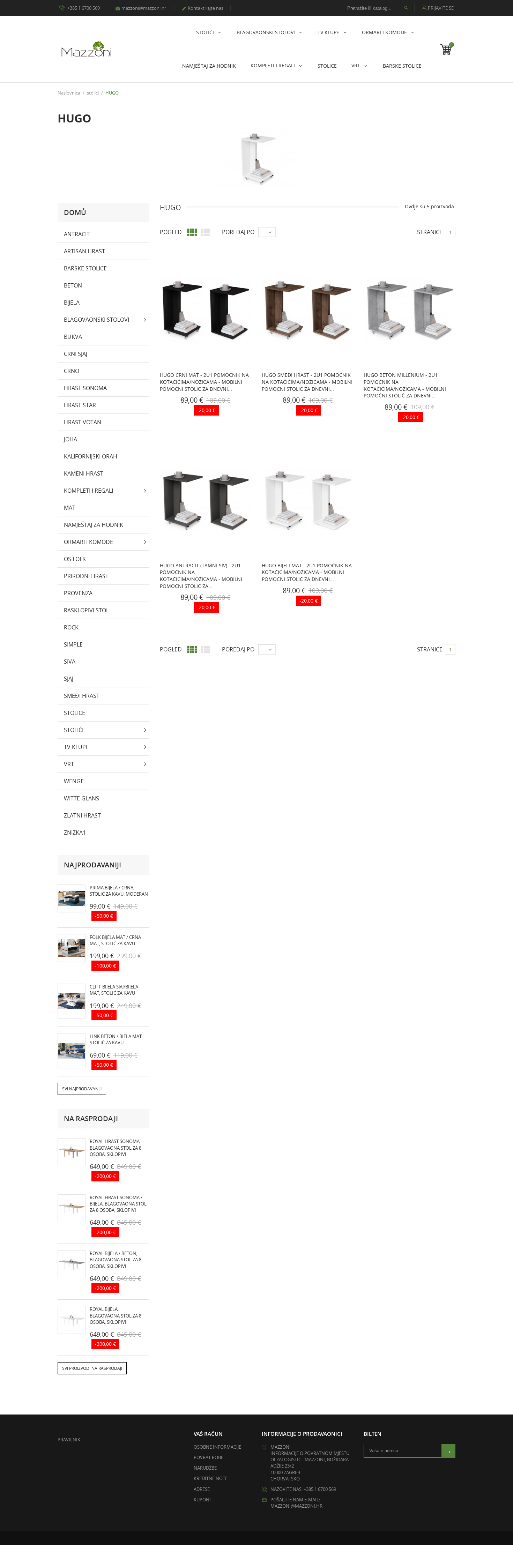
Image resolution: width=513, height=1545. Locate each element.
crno (71, 371)
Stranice (430, 232)
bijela (72, 302)
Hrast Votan (82, 422)
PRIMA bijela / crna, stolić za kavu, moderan (119, 891)
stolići (205, 32)
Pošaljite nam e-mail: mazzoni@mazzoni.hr (296, 1503)
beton (73, 285)
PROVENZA (78, 593)
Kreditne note (211, 1478)
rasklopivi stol (86, 610)
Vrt (356, 65)
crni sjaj (75, 354)
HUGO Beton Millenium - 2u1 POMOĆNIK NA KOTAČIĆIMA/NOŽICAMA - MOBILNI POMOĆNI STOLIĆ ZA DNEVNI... (405, 385)
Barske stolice (402, 65)
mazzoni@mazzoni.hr (140, 8)
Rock (71, 627)
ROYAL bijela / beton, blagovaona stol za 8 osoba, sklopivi (115, 1259)
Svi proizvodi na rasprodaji (92, 1368)
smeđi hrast (81, 696)
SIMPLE (73, 644)
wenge (74, 781)
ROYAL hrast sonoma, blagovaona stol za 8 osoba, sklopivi (115, 1147)
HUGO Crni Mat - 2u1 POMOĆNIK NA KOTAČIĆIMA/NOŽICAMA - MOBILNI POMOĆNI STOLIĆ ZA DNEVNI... (204, 382)
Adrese (202, 1489)
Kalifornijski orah (90, 456)
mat (69, 508)
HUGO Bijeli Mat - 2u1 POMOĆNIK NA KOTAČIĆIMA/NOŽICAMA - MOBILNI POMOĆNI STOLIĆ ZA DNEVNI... (307, 572)
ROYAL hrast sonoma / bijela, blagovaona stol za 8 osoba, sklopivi (118, 1203)
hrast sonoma (85, 388)
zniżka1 (75, 832)
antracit (77, 234)
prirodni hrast (86, 576)
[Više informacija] (212, 412)
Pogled (171, 232)
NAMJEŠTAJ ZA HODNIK (209, 65)
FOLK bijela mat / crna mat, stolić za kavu (115, 940)
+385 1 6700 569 (83, 8)
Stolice (327, 65)
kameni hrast (83, 473)
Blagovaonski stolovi (266, 32)
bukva (73, 337)
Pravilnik (69, 1439)
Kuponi (202, 1500)
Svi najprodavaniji (82, 1089)
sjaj (68, 678)
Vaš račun (208, 1433)
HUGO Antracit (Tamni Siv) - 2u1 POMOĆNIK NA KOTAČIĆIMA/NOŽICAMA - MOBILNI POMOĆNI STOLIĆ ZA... (201, 575)
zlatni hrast (82, 815)
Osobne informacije (217, 1447)
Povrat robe (208, 1457)
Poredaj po (238, 232)
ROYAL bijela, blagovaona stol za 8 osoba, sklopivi (115, 1315)
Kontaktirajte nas (202, 8)
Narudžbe (205, 1468)
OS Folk (75, 559)
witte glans (81, 798)
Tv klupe (329, 32)
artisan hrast (84, 251)
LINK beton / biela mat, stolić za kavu (116, 1039)
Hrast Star (80, 405)
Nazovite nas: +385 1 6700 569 (303, 1489)
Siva (69, 661)
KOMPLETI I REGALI (273, 65)
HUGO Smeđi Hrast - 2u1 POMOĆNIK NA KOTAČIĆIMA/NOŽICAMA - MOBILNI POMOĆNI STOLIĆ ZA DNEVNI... (307, 382)
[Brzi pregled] (197, 412)
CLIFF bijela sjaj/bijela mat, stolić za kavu (114, 990)
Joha (70, 439)
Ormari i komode (385, 32)
